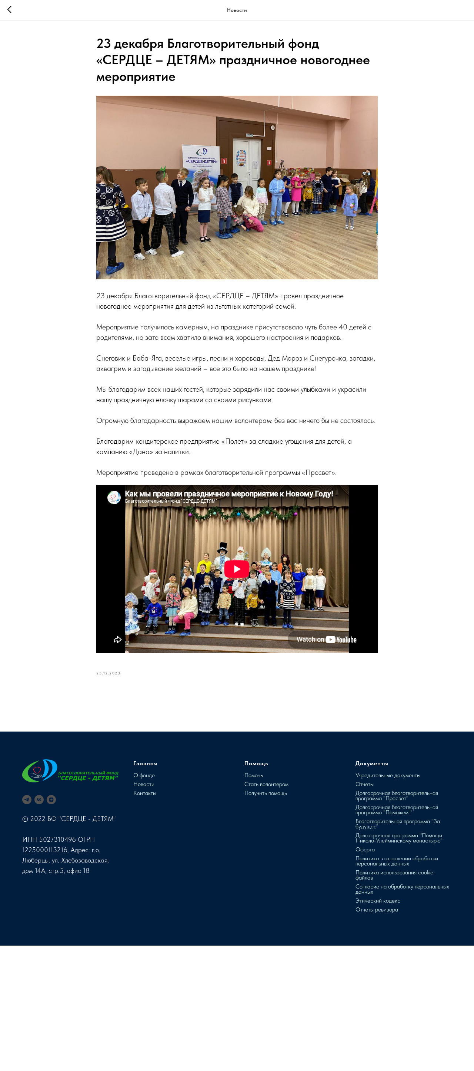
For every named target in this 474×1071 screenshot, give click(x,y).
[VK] (39, 799)
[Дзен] (51, 799)
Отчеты (365, 784)
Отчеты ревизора (377, 909)
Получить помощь (265, 792)
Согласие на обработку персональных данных (402, 889)
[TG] (26, 799)
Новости (143, 784)
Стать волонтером (266, 784)
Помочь (253, 775)
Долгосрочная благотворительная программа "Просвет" (397, 795)
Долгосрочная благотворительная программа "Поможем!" (397, 810)
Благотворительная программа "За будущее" (398, 824)
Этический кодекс (378, 900)
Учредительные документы (388, 775)
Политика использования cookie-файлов (395, 875)
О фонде (144, 775)
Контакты (144, 792)
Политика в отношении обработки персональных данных (397, 861)
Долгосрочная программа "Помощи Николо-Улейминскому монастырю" (399, 838)
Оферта (365, 849)
